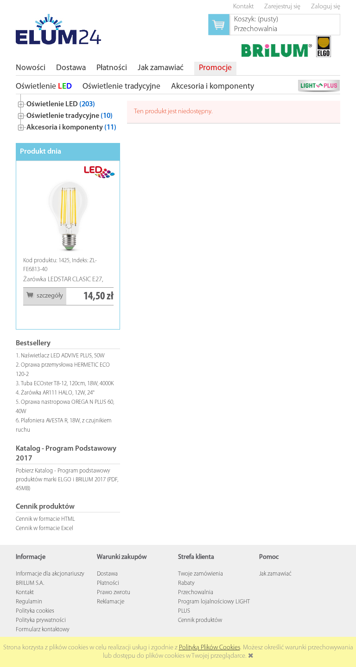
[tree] (68, 114)
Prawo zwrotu (113, 592)
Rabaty (186, 583)
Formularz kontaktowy (43, 630)
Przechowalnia (195, 592)
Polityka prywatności (41, 620)
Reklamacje (110, 602)
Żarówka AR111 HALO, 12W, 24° (58, 393)
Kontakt (25, 592)
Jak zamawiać (275, 574)
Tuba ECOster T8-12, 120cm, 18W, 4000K (67, 384)
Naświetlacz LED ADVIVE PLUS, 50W (63, 356)
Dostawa (107, 574)
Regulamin (29, 602)
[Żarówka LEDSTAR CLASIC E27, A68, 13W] (68, 210)
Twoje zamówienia (200, 574)
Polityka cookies (35, 611)
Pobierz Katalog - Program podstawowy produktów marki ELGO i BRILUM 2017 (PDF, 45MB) (67, 480)
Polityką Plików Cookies (209, 647)
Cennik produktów (200, 620)
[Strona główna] (58, 29)
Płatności (108, 583)
